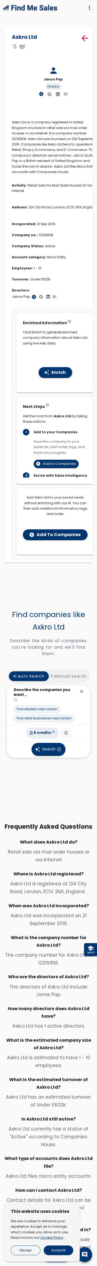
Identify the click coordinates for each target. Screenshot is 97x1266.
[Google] (14, 46)
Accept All (58, 1250)
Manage (26, 1250)
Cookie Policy (51, 1237)
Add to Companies (59, 463)
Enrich (58, 372)
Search (49, 749)
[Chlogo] (22, 46)
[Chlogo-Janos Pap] (65, 94)
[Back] (84, 38)
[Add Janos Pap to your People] (34, 297)
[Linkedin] (57, 94)
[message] (84, 1254)
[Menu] (89, 7)
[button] (37, 709)
